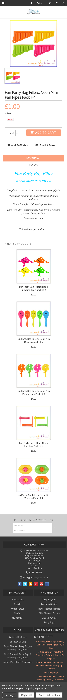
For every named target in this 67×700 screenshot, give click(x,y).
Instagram (47, 584)
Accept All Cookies (49, 695)
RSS (31, 584)
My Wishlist (17, 617)
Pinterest (36, 584)
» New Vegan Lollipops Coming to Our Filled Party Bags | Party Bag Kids (51, 644)
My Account (18, 599)
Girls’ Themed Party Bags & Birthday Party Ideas (18, 656)
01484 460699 (35, 572)
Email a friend (47, 145)
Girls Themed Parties (49, 613)
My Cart (18, 613)
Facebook (20, 584)
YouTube (41, 584)
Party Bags (49, 622)
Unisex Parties (49, 617)
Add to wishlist (20, 145)
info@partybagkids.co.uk (35, 577)
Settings (9, 695)
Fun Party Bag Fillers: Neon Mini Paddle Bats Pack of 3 (33, 392)
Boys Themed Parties (49, 608)
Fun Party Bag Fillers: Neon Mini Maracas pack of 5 (33, 340)
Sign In (17, 604)
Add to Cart (45, 132)
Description (33, 158)
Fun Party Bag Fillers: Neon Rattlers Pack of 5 (33, 444)
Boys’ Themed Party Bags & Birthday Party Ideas (18, 648)
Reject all (26, 695)
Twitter (25, 584)
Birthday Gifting (49, 604)
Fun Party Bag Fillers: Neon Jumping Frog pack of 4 (33, 288)
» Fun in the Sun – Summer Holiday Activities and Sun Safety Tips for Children (51, 665)
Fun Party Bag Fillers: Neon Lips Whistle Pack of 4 (33, 496)
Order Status (17, 608)
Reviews (33, 164)
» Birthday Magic (51, 672)
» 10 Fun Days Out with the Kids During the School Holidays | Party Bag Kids (51, 655)
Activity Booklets (17, 637)
